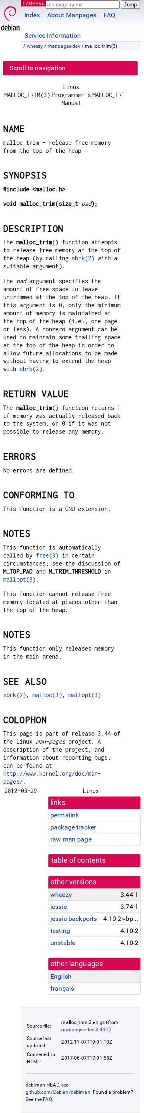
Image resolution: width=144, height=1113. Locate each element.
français (62, 988)
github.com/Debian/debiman (58, 1092)
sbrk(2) (83, 258)
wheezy (35, 46)
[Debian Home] (10, 16)
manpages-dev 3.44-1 (85, 1029)
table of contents (78, 860)
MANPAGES (35, 3)
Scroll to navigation (38, 68)
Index (32, 15)
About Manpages (71, 15)
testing (60, 931)
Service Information (52, 35)
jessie (58, 906)
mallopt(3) (19, 579)
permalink (64, 815)
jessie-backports (73, 918)
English (61, 976)
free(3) (47, 555)
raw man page (71, 839)
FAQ (109, 15)
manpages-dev (64, 46)
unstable (62, 943)
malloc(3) (47, 694)
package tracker (73, 827)
